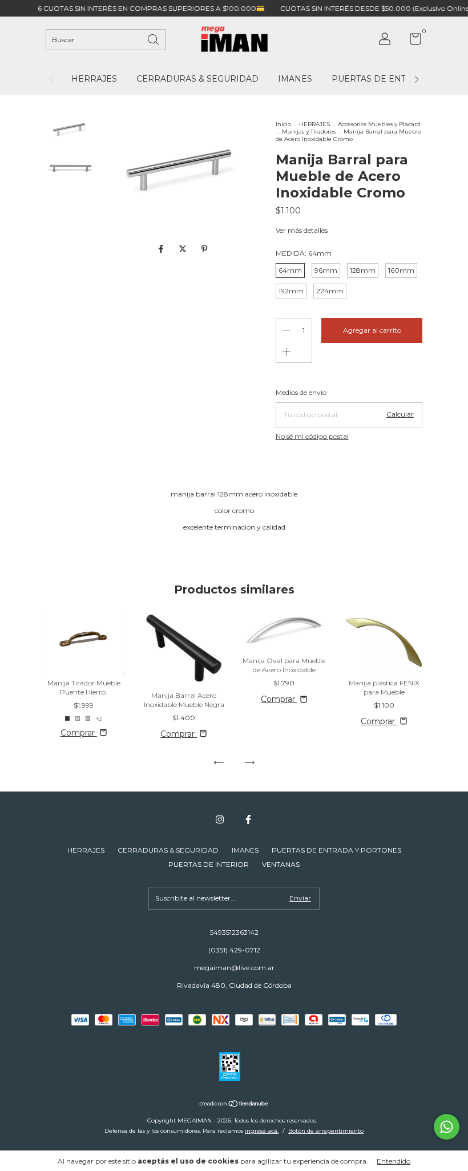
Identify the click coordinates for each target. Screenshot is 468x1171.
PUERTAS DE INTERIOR (208, 864)
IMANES (295, 79)
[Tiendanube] (234, 1105)
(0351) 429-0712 (234, 950)
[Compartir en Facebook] (162, 249)
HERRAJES (94, 79)
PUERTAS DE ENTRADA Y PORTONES (336, 850)
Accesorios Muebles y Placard (379, 124)
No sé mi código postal (312, 436)
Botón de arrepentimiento (326, 1130)
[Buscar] (154, 38)
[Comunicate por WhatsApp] (446, 1127)
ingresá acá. (262, 1130)
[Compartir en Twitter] (184, 249)
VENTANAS (281, 864)
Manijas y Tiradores (309, 131)
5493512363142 (234, 932)
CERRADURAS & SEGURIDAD (197, 79)
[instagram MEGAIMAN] (219, 819)
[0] (411, 41)
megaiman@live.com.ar (234, 967)
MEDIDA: (304, 253)
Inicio (283, 124)
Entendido (393, 1161)
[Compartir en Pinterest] (204, 249)
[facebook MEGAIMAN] (248, 819)
